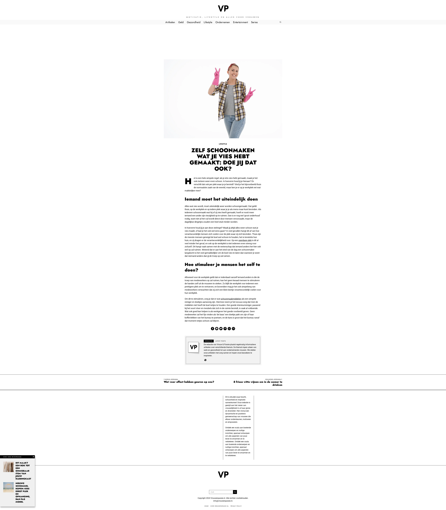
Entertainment (240, 22)
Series (254, 22)
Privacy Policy (236, 506)
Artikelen (170, 22)
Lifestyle (208, 22)
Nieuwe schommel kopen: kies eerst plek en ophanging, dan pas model (23, 492)
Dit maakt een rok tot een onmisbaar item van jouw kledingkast (23, 470)
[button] (235, 492)
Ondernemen (222, 22)
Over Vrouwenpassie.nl (219, 506)
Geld (181, 22)
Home (206, 506)
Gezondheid (193, 22)
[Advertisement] (223, 42)
